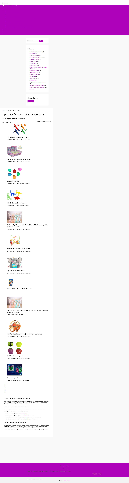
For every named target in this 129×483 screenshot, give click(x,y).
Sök (41, 40)
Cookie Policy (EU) (97, 474)
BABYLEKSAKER (33, 53)
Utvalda (31, 89)
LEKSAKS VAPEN (33, 63)
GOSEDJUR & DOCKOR (34, 59)
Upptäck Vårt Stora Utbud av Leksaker (37, 85)
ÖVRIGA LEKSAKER (33, 78)
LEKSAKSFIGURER (33, 65)
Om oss (5, 29)
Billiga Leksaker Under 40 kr (35, 55)
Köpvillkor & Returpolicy (96, 473)
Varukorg (5, 32)
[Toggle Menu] (3, 7)
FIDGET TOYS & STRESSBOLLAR (36, 57)
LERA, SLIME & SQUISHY (35, 70)
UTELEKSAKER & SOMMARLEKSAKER (37, 87)
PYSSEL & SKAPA (33, 80)
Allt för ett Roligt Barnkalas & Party (36, 51)
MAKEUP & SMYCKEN (34, 72)
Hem (5, 8)
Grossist (5, 33)
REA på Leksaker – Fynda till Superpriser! (37, 82)
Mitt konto (6, 31)
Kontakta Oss (6, 30)
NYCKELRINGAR (33, 76)
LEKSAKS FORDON (33, 61)
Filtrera (31, 101)
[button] (2, 2)
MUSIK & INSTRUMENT (34, 74)
